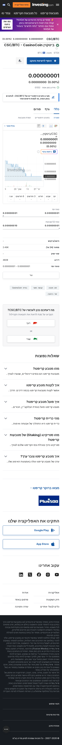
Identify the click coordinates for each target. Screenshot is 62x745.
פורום (37, 109)
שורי (28, 339)
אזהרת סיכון (54, 725)
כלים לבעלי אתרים (49, 606)
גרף (47, 109)
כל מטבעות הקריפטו (25, 13)
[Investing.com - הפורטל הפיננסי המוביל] (42, 5)
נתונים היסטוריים (42, 117)
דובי (28, 323)
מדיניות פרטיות (52, 714)
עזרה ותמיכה (21, 606)
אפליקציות (53, 592)
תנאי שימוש (54, 703)
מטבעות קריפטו (49, 13)
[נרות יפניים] (56, 126)
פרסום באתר (21, 599)
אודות (25, 592)
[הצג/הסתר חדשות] (39, 126)
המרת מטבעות (24, 117)
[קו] (51, 126)
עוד (31, 275)
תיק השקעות (52, 599)
